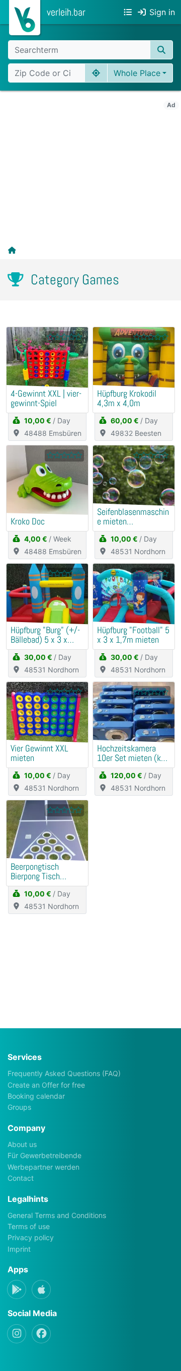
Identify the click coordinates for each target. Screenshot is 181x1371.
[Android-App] (17, 1289)
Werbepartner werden (43, 1167)
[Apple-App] (41, 1289)
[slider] (64, 336)
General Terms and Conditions (57, 1215)
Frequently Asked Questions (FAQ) (64, 1073)
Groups (19, 1107)
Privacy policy (31, 1237)
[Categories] (128, 12)
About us (22, 1144)
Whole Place (137, 73)
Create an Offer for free (46, 1085)
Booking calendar (36, 1096)
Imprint (19, 1249)
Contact (21, 1178)
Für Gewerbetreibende (44, 1155)
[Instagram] (17, 1334)
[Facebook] (41, 1334)
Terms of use (29, 1226)
